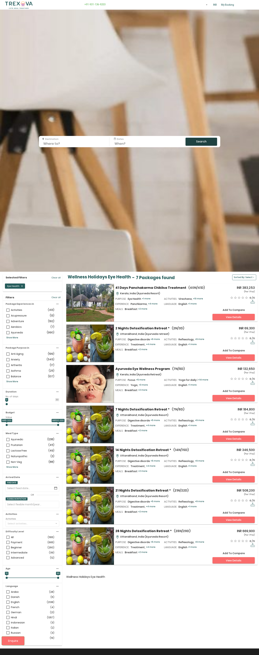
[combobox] (203, 4)
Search (201, 141)
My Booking (227, 4)
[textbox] (203, 4)
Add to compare (234, 310)
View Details (233, 317)
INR (215, 4)
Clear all (56, 277)
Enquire (13, 641)
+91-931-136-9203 (94, 4)
